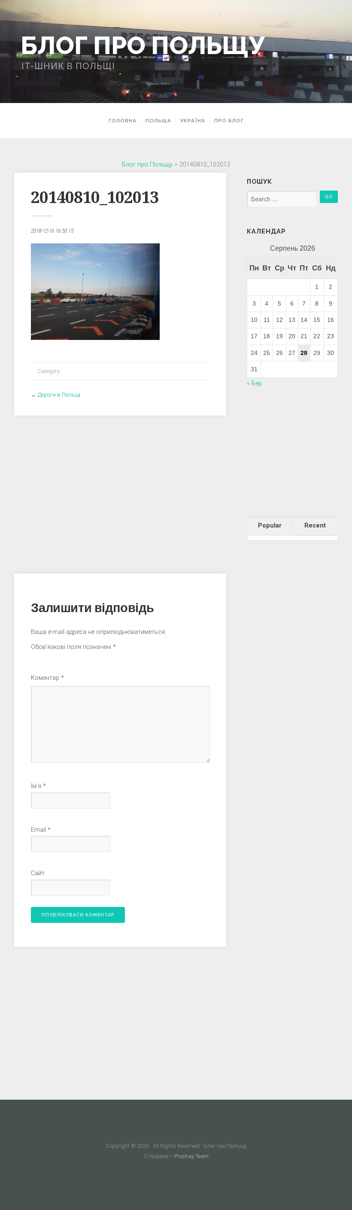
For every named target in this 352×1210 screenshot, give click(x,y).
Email (41, 830)
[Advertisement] (120, 491)
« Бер (254, 383)
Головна (123, 121)
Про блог (229, 121)
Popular (270, 525)
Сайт (38, 873)
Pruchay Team (191, 1156)
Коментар (47, 678)
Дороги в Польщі (59, 394)
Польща (158, 121)
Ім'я (38, 786)
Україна (192, 121)
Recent (315, 525)
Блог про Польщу (142, 45)
